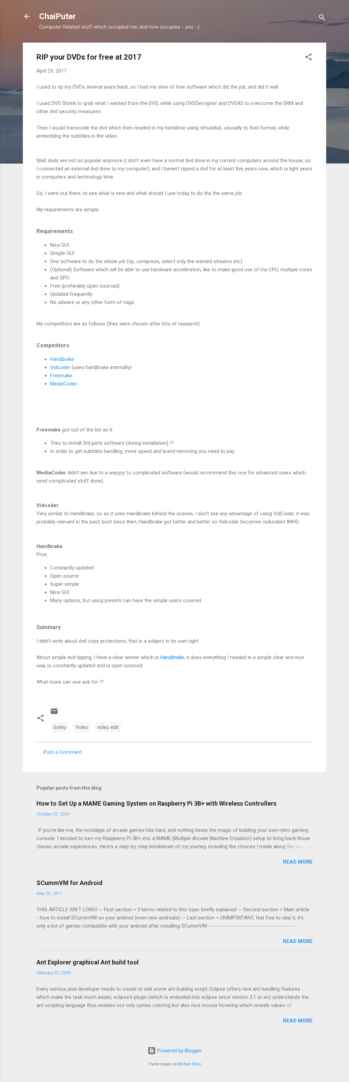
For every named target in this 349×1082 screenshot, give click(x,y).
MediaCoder (63, 384)
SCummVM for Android (69, 882)
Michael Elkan (189, 1064)
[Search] (322, 18)
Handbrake (62, 359)
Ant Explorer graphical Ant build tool (87, 962)
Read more (298, 862)
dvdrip (59, 727)
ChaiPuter (57, 16)
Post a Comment (62, 752)
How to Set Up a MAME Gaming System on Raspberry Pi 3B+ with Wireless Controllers (156, 803)
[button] (308, 58)
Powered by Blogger (179, 1051)
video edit (108, 727)
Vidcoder (61, 367)
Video (81, 727)
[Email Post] (54, 714)
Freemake (61, 375)
